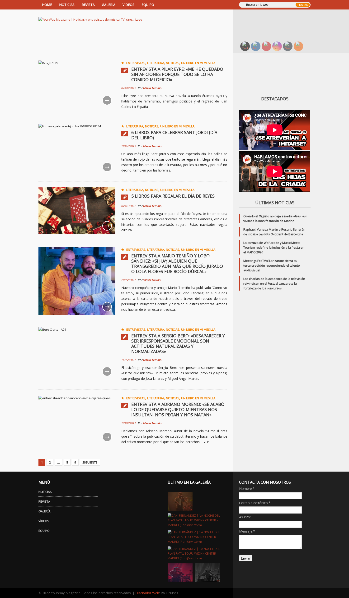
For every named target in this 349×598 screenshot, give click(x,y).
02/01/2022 (128, 206)
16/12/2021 (128, 360)
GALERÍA (44, 511)
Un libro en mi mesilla (198, 63)
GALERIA (108, 4)
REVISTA (88, 4)
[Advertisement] (277, 25)
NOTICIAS (67, 4)
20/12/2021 (128, 280)
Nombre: (247, 488)
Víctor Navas (152, 280)
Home (47, 4)
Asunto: (245, 517)
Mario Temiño (152, 88)
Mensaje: (247, 531)
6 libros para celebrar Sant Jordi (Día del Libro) (174, 135)
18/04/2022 (128, 146)
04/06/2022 (128, 88)
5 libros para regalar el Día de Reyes (173, 196)
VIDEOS (128, 4)
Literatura (155, 63)
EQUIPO (147, 4)
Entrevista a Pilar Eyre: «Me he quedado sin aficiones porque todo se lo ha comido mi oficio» (177, 74)
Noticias (172, 63)
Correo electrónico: (254, 503)
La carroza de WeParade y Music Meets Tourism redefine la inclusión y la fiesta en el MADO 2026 (273, 247)
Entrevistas (135, 63)
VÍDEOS (43, 521)
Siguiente (89, 462)
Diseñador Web (147, 593)
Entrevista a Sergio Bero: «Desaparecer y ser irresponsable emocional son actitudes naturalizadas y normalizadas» (178, 343)
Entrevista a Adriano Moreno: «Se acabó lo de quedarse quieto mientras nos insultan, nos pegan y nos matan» (177, 409)
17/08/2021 (128, 423)
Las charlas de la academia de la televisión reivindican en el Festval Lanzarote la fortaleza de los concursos (274, 283)
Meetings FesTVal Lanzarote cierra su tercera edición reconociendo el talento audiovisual (271, 265)
